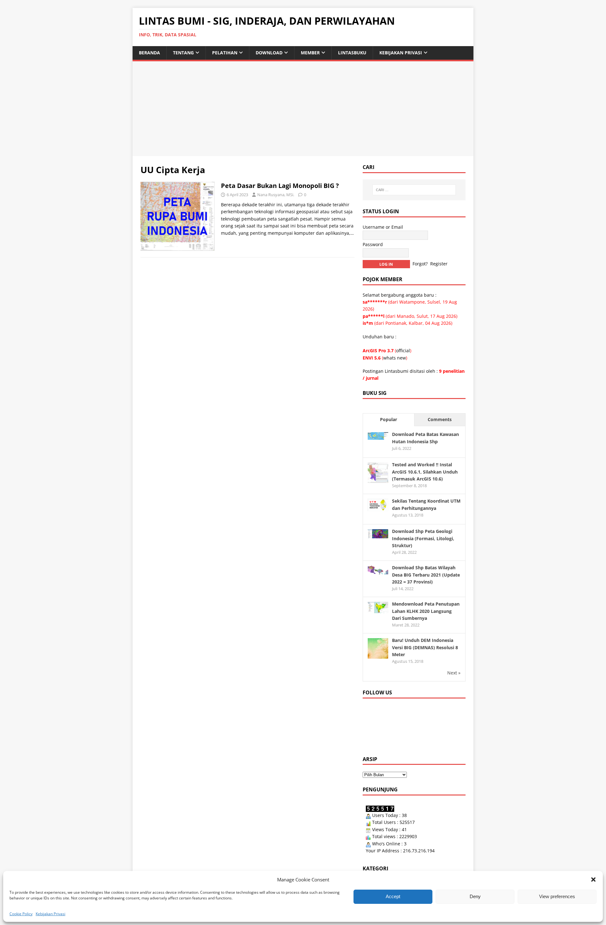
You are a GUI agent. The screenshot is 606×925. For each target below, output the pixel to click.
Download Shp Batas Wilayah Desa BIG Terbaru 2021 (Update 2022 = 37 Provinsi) (426, 575)
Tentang (183, 53)
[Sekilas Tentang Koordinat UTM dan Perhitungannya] (378, 508)
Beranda (149, 53)
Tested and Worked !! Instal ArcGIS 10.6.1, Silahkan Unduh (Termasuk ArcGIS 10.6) (425, 472)
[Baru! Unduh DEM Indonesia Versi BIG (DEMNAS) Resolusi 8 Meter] (378, 655)
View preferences (557, 896)
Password (373, 244)
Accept (393, 896)
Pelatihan (224, 53)
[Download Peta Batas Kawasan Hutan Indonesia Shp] (378, 436)
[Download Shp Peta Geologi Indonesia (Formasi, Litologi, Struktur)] (378, 534)
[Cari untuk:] (414, 189)
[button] (593, 879)
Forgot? (420, 264)
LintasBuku (352, 53)
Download (269, 53)
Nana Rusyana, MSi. (275, 194)
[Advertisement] (303, 108)
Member (310, 53)
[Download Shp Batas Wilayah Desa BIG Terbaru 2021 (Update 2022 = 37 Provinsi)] (378, 571)
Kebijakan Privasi (50, 913)
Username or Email (383, 227)
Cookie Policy (21, 913)
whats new (394, 358)
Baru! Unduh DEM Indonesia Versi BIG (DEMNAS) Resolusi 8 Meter (425, 647)
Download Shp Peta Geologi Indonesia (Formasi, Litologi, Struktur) (423, 538)
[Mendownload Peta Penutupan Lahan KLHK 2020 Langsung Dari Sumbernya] (378, 610)
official (403, 351)
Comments (440, 419)
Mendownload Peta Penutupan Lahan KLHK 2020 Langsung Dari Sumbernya (426, 611)
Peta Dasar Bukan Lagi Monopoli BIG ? (280, 185)
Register (439, 264)
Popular (388, 419)
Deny (475, 896)
